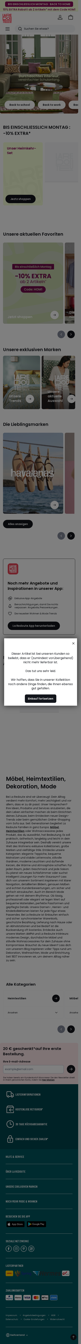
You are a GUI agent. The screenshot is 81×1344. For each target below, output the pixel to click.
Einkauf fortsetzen (40, 699)
